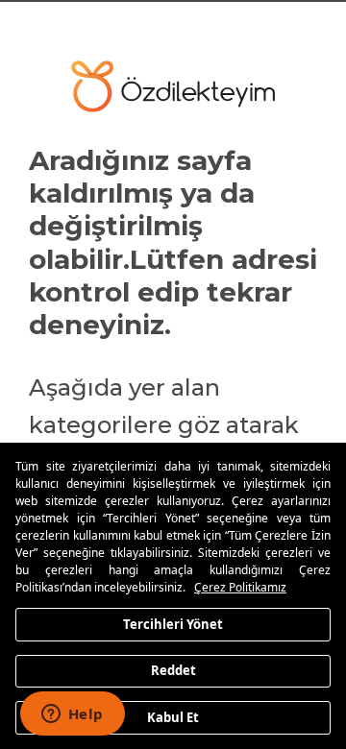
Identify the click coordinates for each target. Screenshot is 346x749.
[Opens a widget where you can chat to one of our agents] (72, 715)
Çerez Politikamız (240, 587)
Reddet (173, 670)
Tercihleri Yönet (173, 623)
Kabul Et (173, 716)
